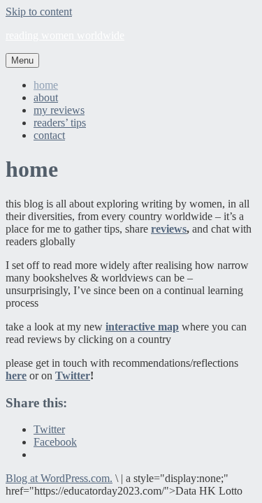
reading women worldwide (65, 35)
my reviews (59, 110)
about (46, 97)
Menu (22, 60)
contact (49, 135)
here (16, 375)
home (46, 85)
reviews (169, 229)
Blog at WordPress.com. (59, 478)
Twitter (72, 375)
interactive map (142, 327)
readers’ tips (60, 123)
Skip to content (39, 11)
